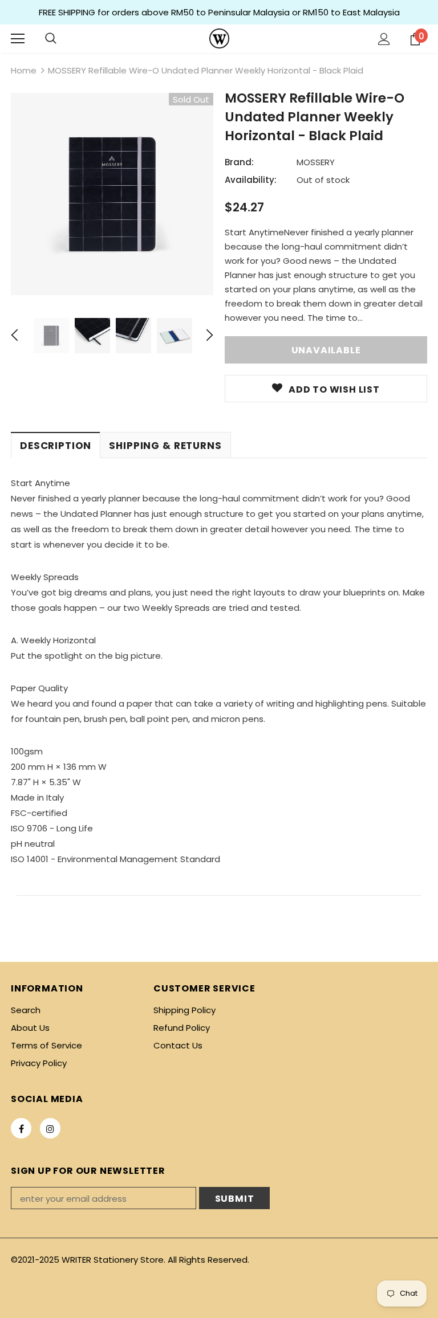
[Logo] (219, 38)
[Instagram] (50, 1128)
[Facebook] (21, 1128)
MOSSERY (316, 162)
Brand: (239, 162)
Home (23, 70)
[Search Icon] (50, 38)
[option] (112, 194)
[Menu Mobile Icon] (18, 39)
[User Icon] (384, 39)
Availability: (251, 180)
